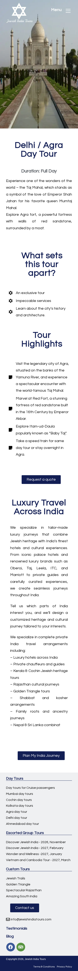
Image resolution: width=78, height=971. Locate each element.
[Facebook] (10, 947)
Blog (10, 936)
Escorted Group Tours (25, 833)
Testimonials (16, 928)
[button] (41, 479)
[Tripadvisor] (20, 947)
